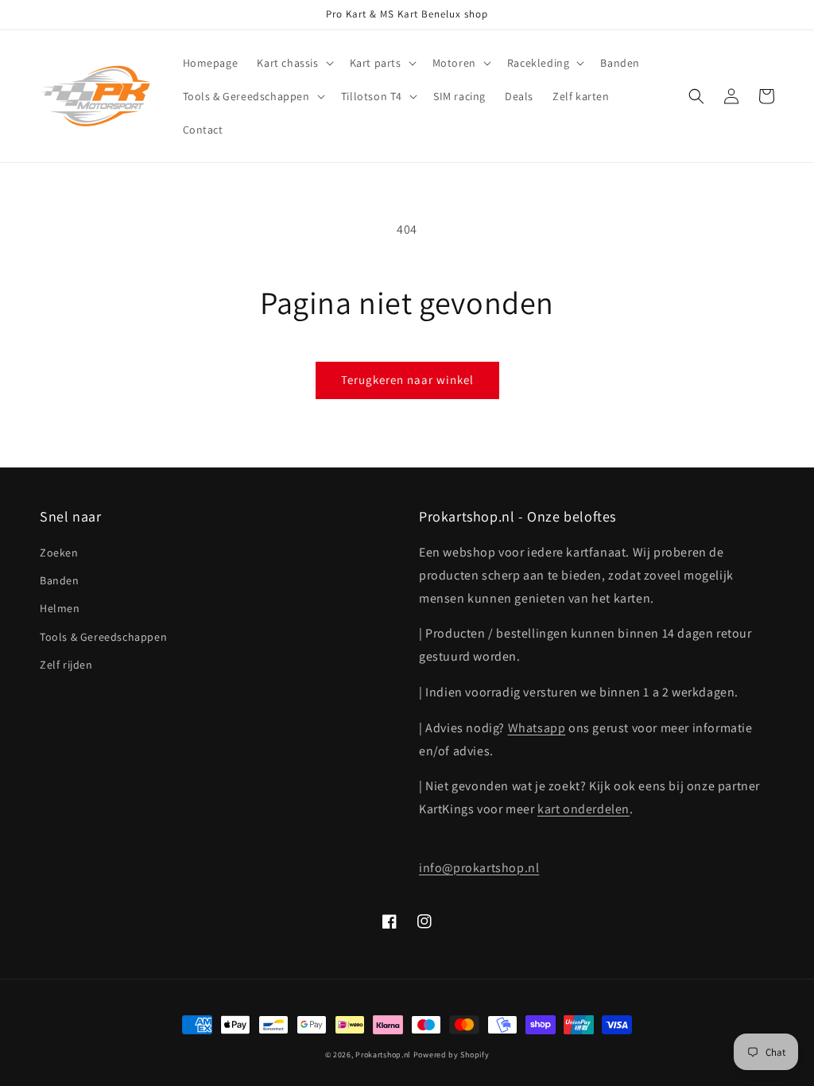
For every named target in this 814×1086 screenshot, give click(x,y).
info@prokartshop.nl (479, 867)
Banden (59, 580)
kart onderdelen (583, 809)
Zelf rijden (66, 664)
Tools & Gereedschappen (103, 637)
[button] (293, 63)
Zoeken (59, 552)
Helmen (60, 608)
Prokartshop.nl (383, 1054)
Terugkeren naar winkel (407, 379)
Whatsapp (537, 727)
